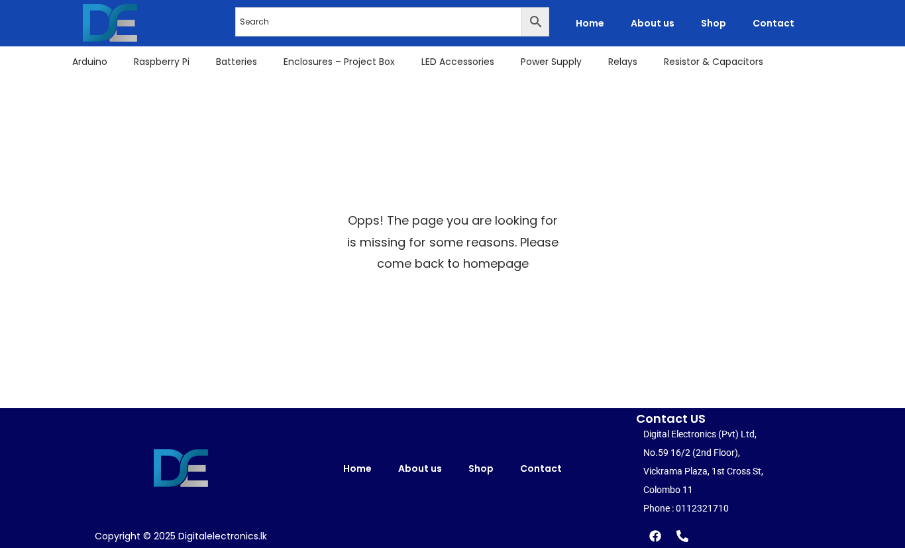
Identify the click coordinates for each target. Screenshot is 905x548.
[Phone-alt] (682, 536)
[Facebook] (655, 536)
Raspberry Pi (161, 61)
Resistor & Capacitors (713, 61)
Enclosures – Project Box (339, 61)
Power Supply (551, 61)
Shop (713, 23)
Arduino (89, 61)
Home (590, 23)
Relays (622, 61)
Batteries (236, 61)
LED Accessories (457, 61)
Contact (773, 23)
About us (652, 23)
